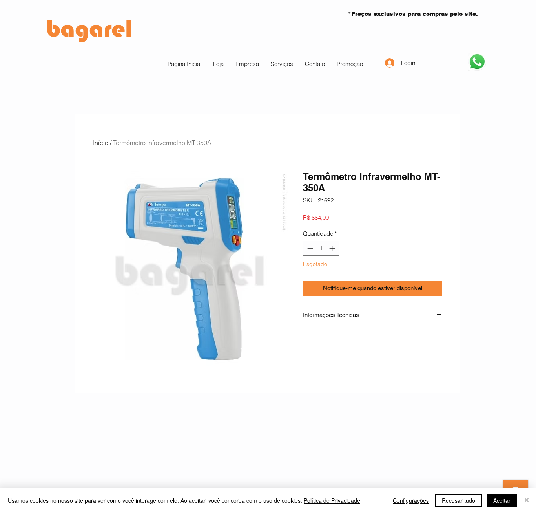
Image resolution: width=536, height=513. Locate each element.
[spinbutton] (321, 248)
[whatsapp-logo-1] (477, 62)
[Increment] (333, 248)
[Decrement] (309, 248)
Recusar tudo (458, 500)
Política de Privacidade (332, 500)
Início (100, 143)
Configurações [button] (411, 500)
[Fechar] (526, 500)
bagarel (89, 29)
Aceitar (501, 500)
